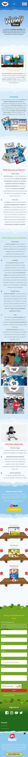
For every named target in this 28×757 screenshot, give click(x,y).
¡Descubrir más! (14, 754)
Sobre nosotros (4, 725)
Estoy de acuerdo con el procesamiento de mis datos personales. (14, 694)
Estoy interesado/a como (7, 622)
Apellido (3, 636)
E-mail (2, 643)
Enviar (14, 690)
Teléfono (3, 651)
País (2, 658)
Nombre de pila (5, 628)
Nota (2, 673)
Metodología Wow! (5, 728)
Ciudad (3, 666)
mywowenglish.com (14, 509)
